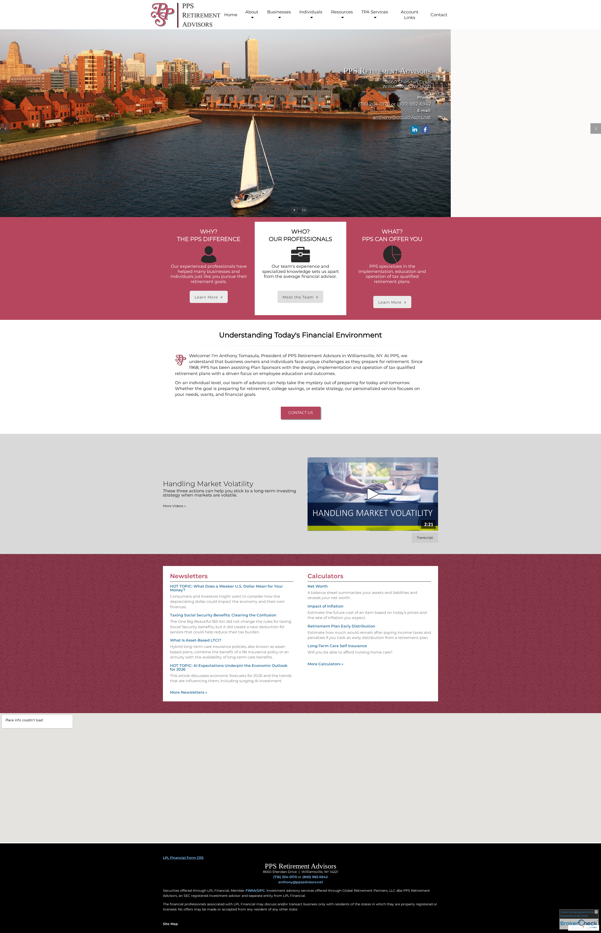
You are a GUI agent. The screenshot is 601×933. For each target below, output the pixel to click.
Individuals (310, 12)
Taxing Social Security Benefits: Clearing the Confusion (223, 615)
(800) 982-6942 (315, 877)
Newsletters (189, 576)
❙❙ (304, 209)
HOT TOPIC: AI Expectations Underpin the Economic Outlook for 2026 (228, 667)
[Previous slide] (5, 128)
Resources (342, 12)
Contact (439, 14)
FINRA (251, 890)
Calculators (325, 576)
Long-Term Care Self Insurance (337, 646)
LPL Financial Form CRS (183, 858)
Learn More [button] (206, 297)
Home (230, 14)
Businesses (279, 12)
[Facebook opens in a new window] (425, 130)
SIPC (261, 890)
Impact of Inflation (325, 606)
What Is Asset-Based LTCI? (195, 640)
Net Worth (318, 586)
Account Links (409, 14)
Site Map (170, 924)
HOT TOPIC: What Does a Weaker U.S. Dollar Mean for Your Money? (226, 588)
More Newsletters (188, 692)
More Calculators (325, 664)
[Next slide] (595, 128)
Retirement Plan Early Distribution (341, 626)
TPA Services (374, 12)
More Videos (174, 506)
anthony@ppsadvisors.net (402, 117)
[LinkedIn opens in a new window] (414, 130)
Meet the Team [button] (298, 297)
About (251, 12)
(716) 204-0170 (285, 877)
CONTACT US (300, 412)
